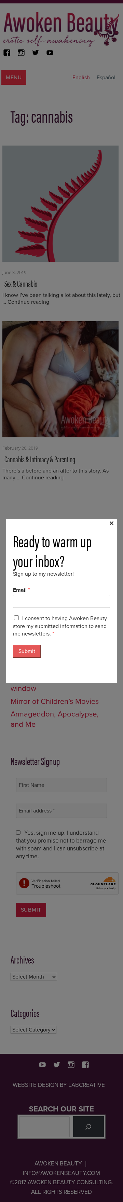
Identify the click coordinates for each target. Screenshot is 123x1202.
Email (21, 590)
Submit (26, 651)
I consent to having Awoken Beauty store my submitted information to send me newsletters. (60, 626)
